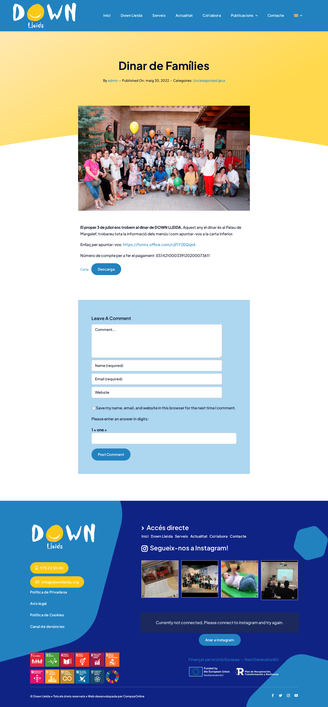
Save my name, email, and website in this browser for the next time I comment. (166, 407)
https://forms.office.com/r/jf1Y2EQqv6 (159, 244)
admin (113, 80)
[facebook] (272, 695)
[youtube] (296, 695)
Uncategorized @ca (209, 80)
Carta (84, 269)
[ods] (74, 654)
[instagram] (288, 695)
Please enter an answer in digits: (120, 418)
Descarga (106, 269)
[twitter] (280, 695)
